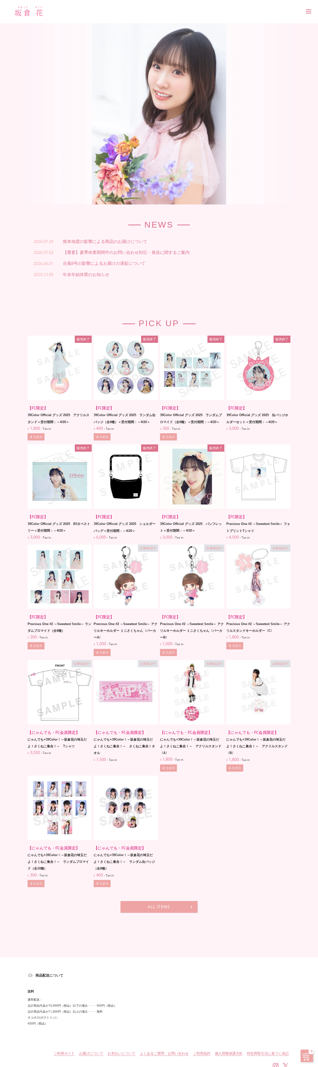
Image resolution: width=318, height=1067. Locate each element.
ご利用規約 (201, 1053)
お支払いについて (121, 1053)
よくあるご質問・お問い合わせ (164, 1053)
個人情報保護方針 (229, 1053)
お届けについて (91, 1053)
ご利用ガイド (64, 1053)
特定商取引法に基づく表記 (268, 1053)
